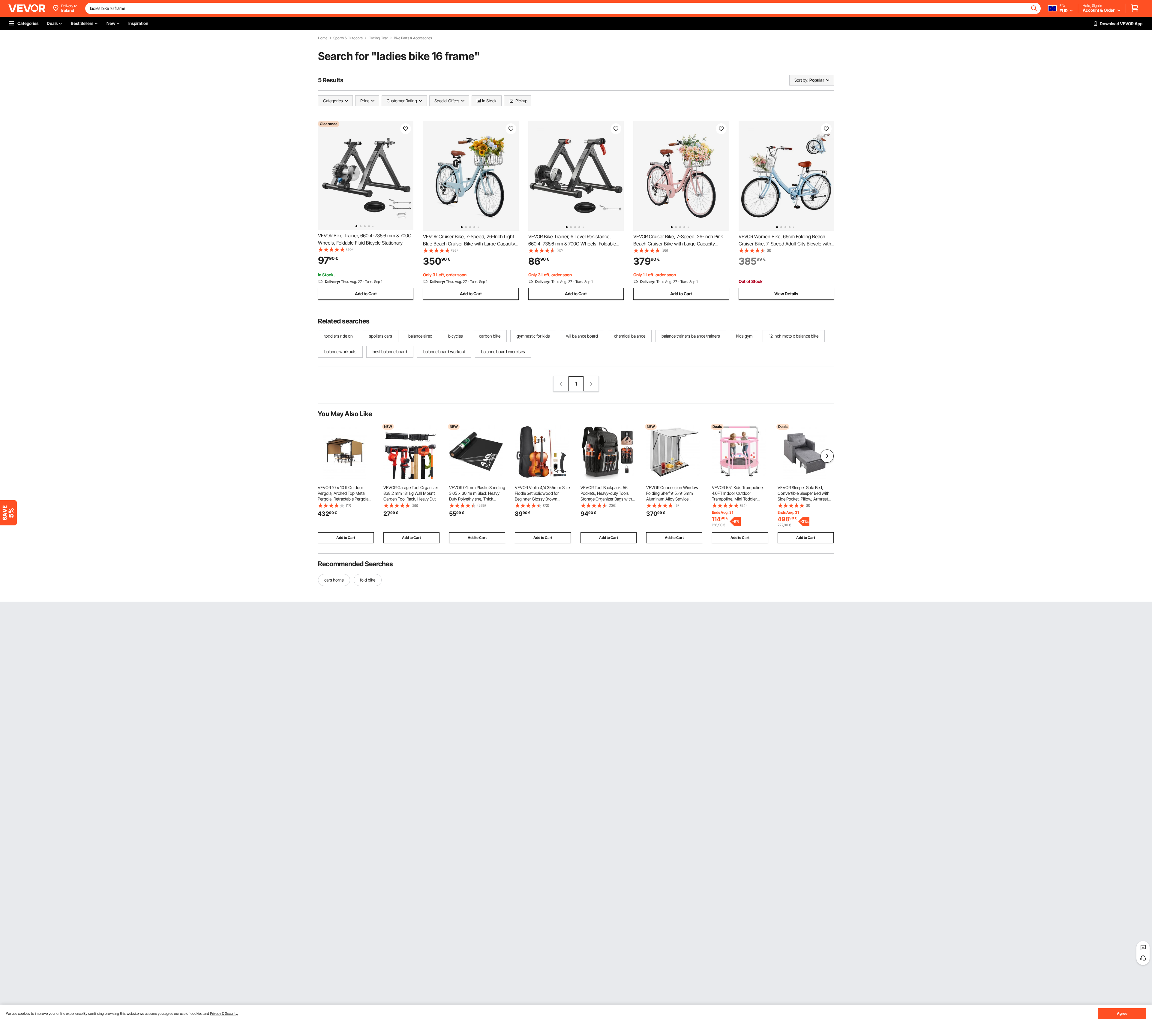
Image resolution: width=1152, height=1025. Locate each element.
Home (322, 38)
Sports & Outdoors (348, 38)
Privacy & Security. (224, 1013)
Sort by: (801, 80)
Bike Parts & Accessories (413, 38)
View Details (786, 293)
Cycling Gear (378, 38)
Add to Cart (366, 293)
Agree (1122, 1013)
